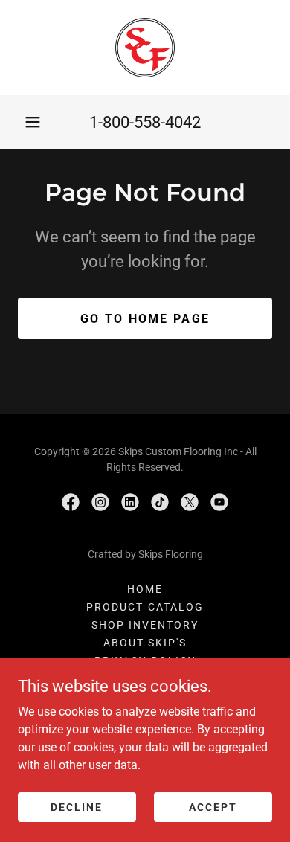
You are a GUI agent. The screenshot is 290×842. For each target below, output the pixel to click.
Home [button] (145, 589)
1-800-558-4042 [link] (145, 122)
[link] (145, 47)
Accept (213, 806)
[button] (33, 122)
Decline (77, 806)
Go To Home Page (145, 319)
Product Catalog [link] (144, 607)
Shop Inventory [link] (145, 625)
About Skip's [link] (145, 643)
